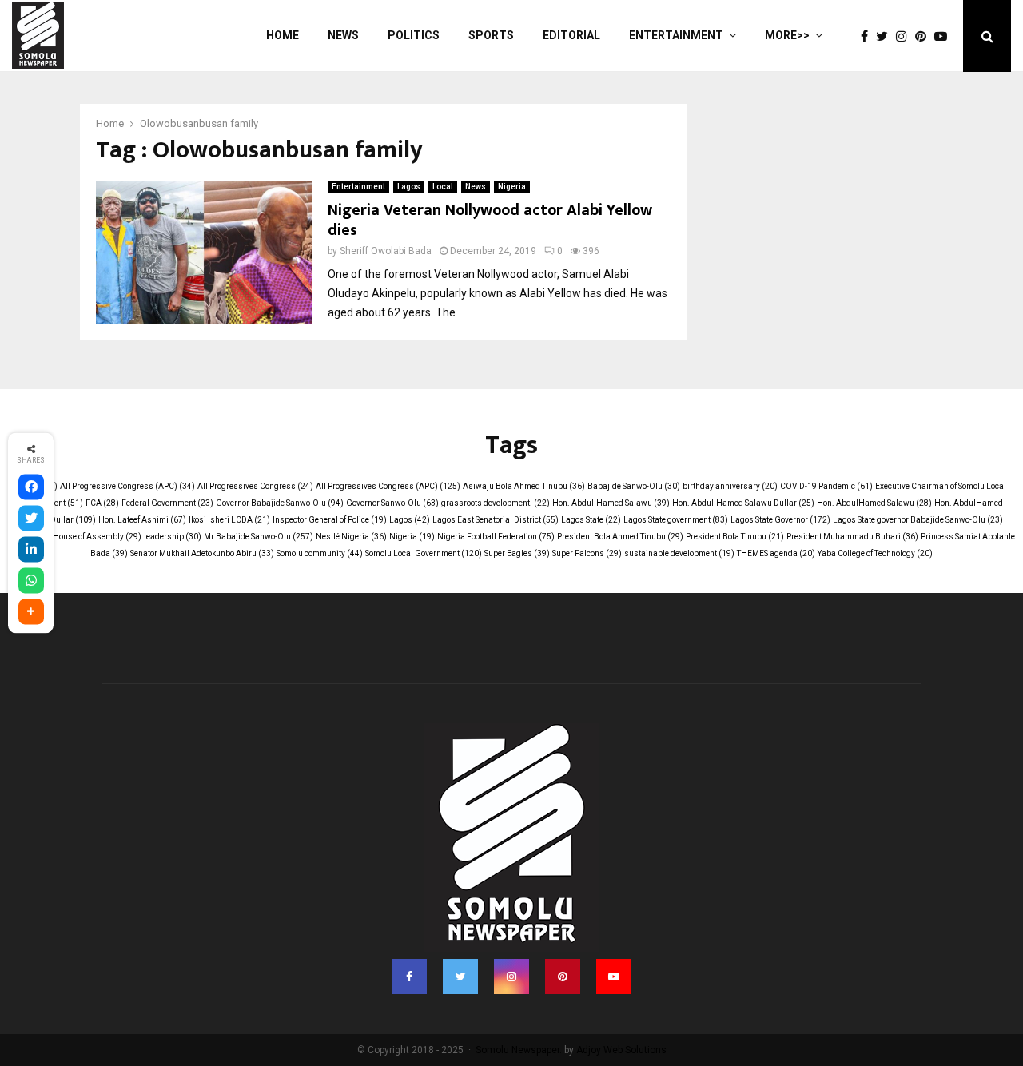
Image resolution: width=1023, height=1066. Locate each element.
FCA (102, 503)
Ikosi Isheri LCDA (229, 519)
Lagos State (591, 519)
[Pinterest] (924, 36)
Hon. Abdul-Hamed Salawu (611, 503)
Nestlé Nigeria (351, 536)
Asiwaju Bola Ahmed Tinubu (524, 486)
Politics (414, 35)
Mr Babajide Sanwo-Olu (258, 536)
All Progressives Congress (255, 486)
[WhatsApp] (31, 581)
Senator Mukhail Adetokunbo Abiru (202, 553)
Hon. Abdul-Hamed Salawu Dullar (743, 503)
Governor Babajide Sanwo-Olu (280, 503)
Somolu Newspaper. (519, 1050)
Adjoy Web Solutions (621, 1050)
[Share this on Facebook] (31, 487)
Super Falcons (587, 553)
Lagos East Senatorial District (495, 519)
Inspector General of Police (330, 519)
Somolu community (320, 553)
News (343, 35)
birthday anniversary (730, 486)
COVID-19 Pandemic (826, 486)
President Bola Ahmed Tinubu (620, 536)
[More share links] (31, 612)
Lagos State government (675, 519)
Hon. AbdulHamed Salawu (874, 503)
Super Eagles (517, 553)
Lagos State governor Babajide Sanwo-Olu (918, 519)
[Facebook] (868, 36)
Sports (491, 35)
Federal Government (167, 503)
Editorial (571, 35)
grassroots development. (495, 503)
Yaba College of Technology (875, 553)
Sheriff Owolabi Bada (386, 251)
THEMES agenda (776, 553)
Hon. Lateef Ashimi (142, 519)
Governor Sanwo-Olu (392, 503)
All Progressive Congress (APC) (127, 486)
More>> (787, 35)
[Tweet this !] (31, 518)
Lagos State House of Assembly (75, 536)
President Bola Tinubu (735, 536)
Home (282, 35)
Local (442, 186)
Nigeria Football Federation (496, 536)
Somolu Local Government (423, 553)
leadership (172, 536)
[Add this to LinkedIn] (31, 550)
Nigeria (512, 186)
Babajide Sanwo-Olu (633, 486)
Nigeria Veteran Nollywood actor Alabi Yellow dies (490, 220)
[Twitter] (886, 36)
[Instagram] (905, 36)
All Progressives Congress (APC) (388, 486)
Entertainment (676, 35)
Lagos (408, 186)
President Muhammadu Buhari (852, 536)
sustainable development (679, 553)
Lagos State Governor (780, 519)
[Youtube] (944, 36)
